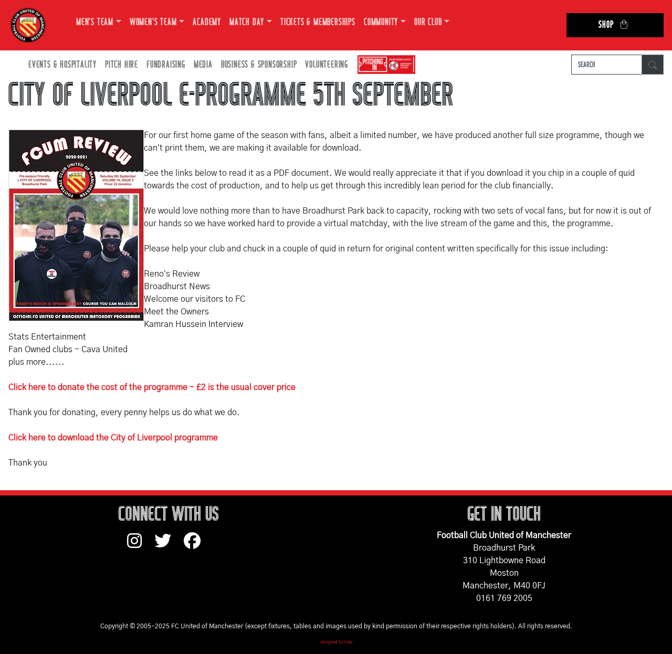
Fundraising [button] (165, 65)
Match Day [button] (246, 22)
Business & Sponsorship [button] (259, 65)
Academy (207, 22)
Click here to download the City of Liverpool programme (113, 438)
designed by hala (336, 642)
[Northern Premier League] (383, 65)
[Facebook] (196, 545)
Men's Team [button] (94, 22)
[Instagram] (140, 545)
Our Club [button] (428, 22)
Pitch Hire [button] (121, 65)
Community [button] (381, 22)
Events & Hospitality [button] (62, 65)
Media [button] (203, 65)
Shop (605, 25)
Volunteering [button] (326, 65)
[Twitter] (169, 545)
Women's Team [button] (153, 22)
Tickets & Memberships (317, 22)
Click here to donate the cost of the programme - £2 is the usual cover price (152, 387)
